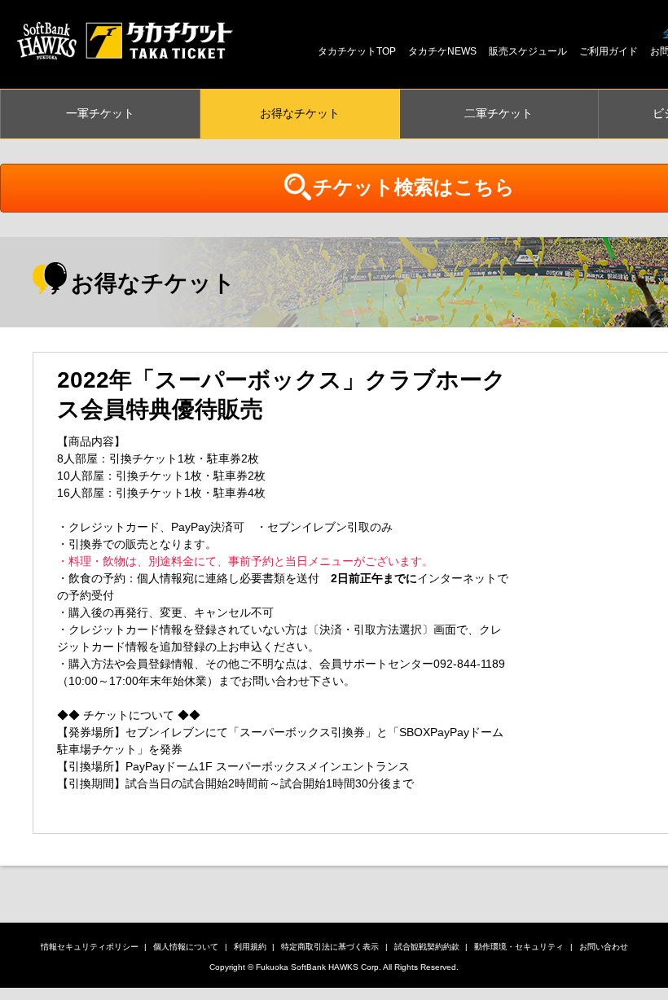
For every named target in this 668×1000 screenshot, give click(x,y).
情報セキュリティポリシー (89, 946)
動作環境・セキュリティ (519, 946)
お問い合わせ (603, 946)
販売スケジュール (528, 51)
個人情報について (185, 946)
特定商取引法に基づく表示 (330, 946)
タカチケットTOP (357, 51)
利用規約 (250, 946)
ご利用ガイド (608, 51)
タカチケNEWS (442, 51)
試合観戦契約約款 (426, 946)
